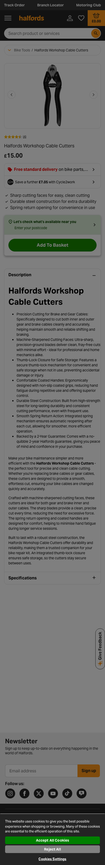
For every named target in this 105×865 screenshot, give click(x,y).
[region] (52, 839)
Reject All (52, 849)
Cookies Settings (52, 859)
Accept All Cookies (52, 840)
